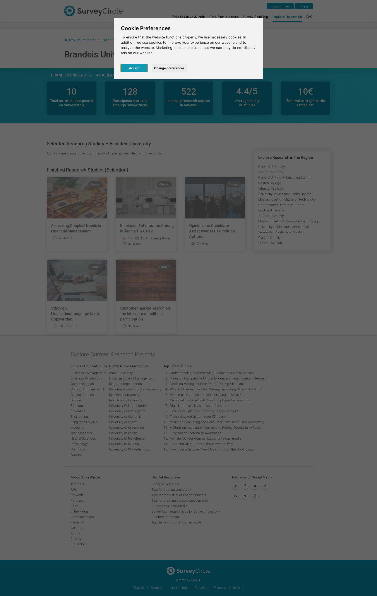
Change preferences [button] (169, 68)
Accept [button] (134, 68)
